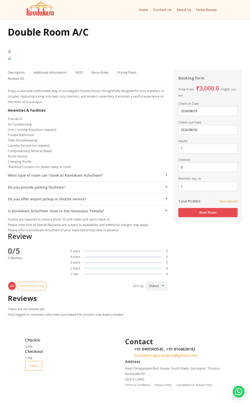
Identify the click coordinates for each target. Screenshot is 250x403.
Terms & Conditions (137, 385)
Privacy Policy (163, 385)
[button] (239, 392)
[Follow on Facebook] (28, 374)
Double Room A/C (48, 32)
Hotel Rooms (206, 10)
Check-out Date (189, 122)
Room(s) (184, 178)
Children (184, 160)
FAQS (79, 72)
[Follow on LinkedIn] (51, 374)
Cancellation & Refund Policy (194, 385)
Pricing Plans (126, 72)
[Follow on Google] (36, 374)
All (12, 286)
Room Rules (100, 72)
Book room (207, 212)
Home (143, 10)
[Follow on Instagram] (44, 374)
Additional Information (50, 72)
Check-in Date (188, 103)
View (33, 365)
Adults (183, 141)
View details (228, 201)
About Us (184, 10)
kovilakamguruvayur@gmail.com (165, 355)
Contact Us (162, 10)
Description (16, 72)
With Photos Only (32, 286)
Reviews (16, 78)
